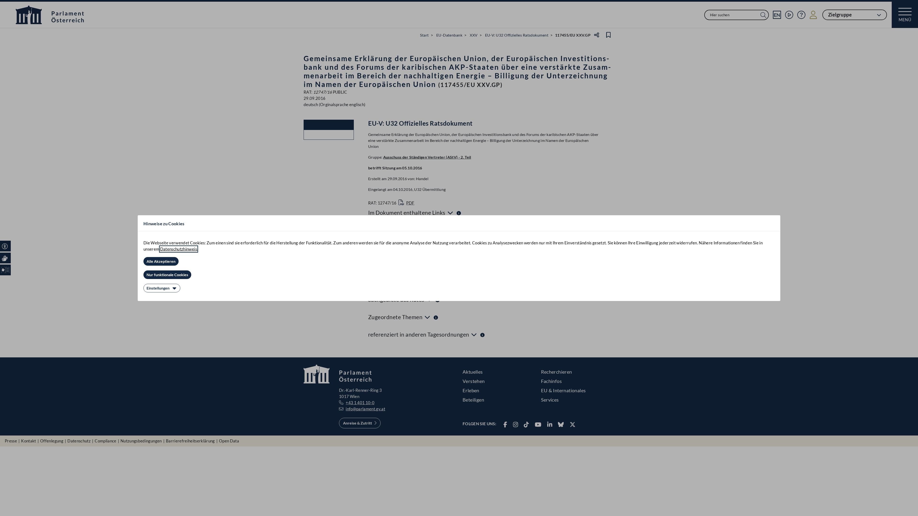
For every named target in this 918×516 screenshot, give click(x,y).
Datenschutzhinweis (178, 249)
